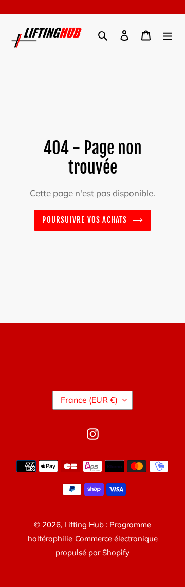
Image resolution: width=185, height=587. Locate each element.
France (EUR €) (89, 400)
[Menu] (167, 35)
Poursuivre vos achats (84, 220)
